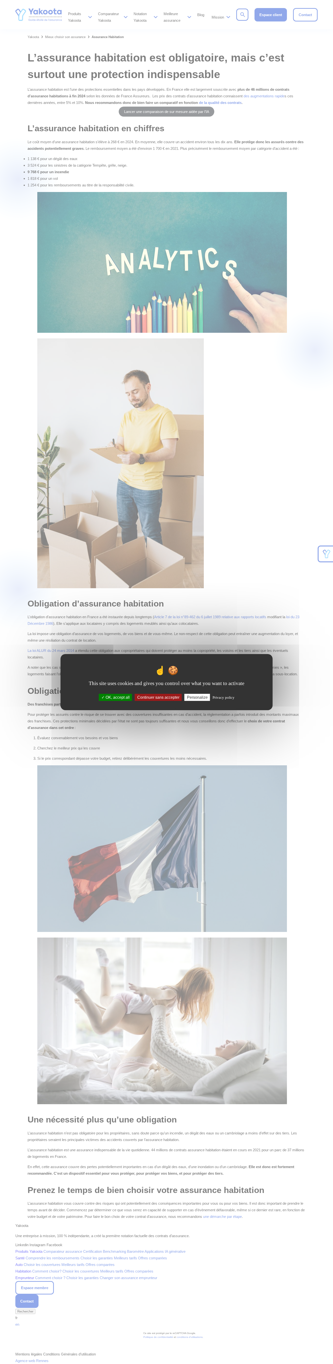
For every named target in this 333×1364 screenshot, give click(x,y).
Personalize (197, 697)
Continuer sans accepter (158, 697)
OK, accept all (117, 697)
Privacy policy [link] (224, 697)
